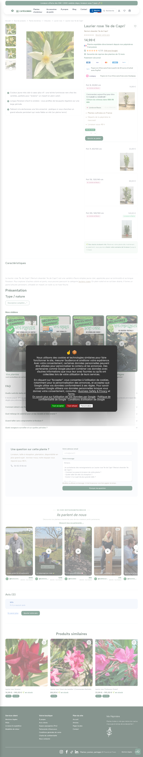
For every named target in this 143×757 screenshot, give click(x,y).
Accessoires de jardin (51, 10)
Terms (71, 394)
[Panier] (129, 10)
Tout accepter (58, 406)
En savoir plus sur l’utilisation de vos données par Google (64, 396)
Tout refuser (72, 406)
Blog (74, 9)
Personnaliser (86, 406)
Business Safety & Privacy (92, 391)
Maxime (97, 10)
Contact (84, 9)
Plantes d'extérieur (37, 10)
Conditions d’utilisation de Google (86, 399)
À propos (64, 9)
